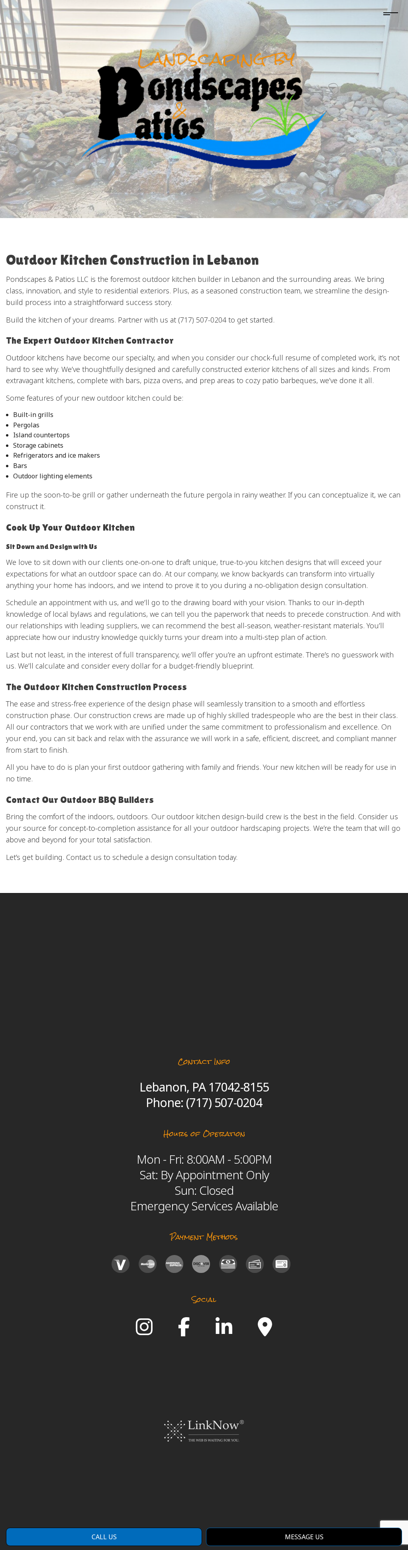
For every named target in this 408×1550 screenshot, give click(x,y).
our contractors (42, 727)
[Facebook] (184, 1331)
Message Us (304, 1536)
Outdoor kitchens (35, 357)
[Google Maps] (265, 1331)
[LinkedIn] (224, 1331)
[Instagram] (144, 1331)
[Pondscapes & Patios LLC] (204, 107)
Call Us (104, 1536)
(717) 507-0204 (224, 1102)
